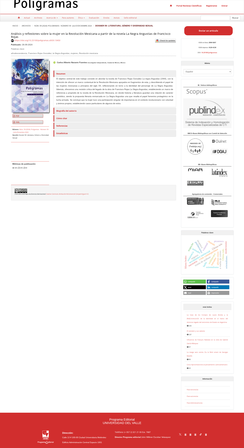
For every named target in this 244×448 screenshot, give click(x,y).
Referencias (61, 125)
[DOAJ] (219, 151)
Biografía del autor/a (66, 110)
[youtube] (195, 434)
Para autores (68, 17)
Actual (27, 17)
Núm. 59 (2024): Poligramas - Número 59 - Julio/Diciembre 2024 (63, 26)
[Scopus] (195, 92)
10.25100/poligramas (209, 52)
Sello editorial (130, 17)
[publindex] (207, 113)
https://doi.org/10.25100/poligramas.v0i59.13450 (37, 40)
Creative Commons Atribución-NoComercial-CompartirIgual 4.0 (67, 194)
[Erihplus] (195, 183)
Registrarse (211, 5)
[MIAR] (195, 170)
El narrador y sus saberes (196, 331)
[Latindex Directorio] (219, 172)
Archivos (38, 17)
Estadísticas (62, 133)
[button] (194, 282)
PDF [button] (17, 116)
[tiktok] (201, 434)
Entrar (225, 5)
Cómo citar (61, 118)
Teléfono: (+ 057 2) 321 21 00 (128, 432)
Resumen (60, 73)
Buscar (235, 18)
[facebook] (185, 434)
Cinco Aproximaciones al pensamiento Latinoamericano (207, 365)
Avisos (117, 17)
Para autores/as (192, 396)
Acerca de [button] (51, 17)
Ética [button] (80, 17)
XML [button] (17, 122)
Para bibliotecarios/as (194, 403)
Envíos (106, 17)
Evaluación (94, 17)
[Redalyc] (195, 146)
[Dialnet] (219, 141)
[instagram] (190, 434)
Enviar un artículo (208, 30)
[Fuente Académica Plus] (195, 215)
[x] (180, 434)
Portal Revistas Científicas (189, 5)
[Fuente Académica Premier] (219, 213)
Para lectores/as (192, 390)
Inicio (15, 26)
